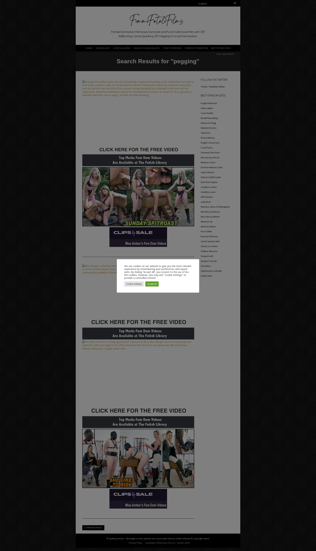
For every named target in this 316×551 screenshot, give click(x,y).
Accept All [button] (152, 283)
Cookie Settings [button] (134, 283)
